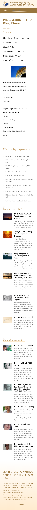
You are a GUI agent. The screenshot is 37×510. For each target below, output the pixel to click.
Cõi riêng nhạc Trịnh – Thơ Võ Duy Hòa (18, 191)
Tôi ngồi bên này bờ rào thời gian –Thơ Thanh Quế (18, 186)
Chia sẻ (8, 32)
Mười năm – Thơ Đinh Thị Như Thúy (17, 156)
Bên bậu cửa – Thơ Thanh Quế (15, 172)
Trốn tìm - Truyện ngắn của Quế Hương (18, 201)
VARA (21, 504)
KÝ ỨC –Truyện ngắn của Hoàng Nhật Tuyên (17, 167)
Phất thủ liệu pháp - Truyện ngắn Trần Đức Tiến (19, 196)
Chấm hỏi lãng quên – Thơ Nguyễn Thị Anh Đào (19, 161)
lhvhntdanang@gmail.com (15, 492)
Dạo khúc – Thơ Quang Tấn (14, 175)
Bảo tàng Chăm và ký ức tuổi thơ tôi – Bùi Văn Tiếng (19, 180)
